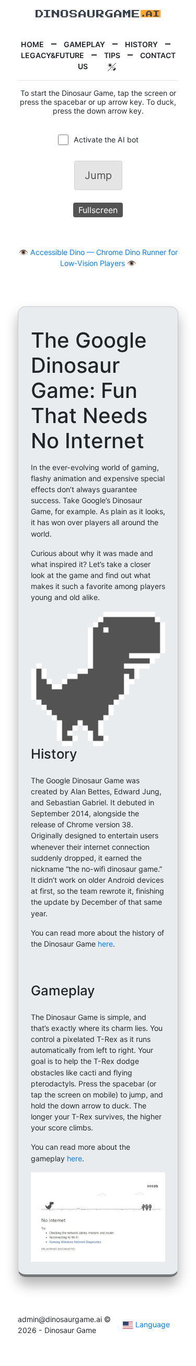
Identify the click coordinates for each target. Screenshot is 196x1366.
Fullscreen (98, 210)
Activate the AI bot (106, 139)
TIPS (112, 55)
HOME (32, 44)
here (105, 943)
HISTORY (141, 44)
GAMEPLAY (84, 44)
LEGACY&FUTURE (52, 55)
